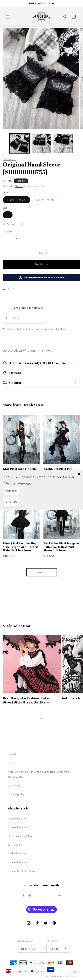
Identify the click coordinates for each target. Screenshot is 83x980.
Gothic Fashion (17, 853)
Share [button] (10, 288)
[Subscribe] (60, 895)
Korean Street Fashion (21, 871)
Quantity (7, 231)
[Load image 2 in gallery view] (41, 143)
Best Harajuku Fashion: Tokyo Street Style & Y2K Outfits (26, 700)
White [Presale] (48, 200)
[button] (7, 17)
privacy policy (16, 794)
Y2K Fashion (15, 844)
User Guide (14, 785)
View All (41, 572)
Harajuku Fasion (17, 818)
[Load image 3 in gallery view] (63, 143)
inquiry (12, 763)
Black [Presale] (18, 200)
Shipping (19, 186)
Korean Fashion (17, 862)
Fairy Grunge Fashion (20, 836)
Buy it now (41, 264)
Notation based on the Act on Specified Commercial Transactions (39, 774)
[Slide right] (79, 144)
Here (49, 350)
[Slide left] (4, 144)
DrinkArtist (9, 159)
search (12, 754)
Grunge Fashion (17, 827)
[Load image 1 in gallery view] (19, 143)
